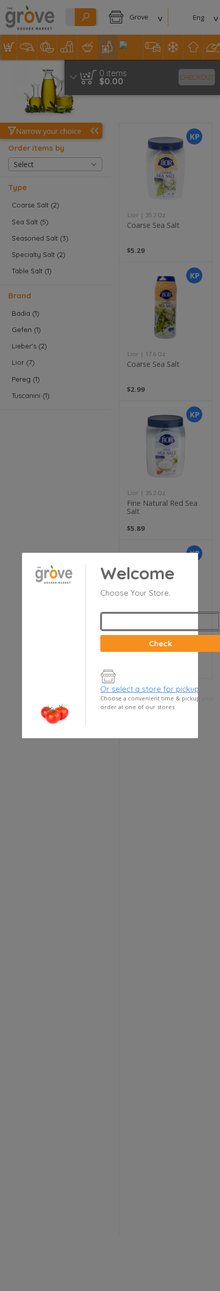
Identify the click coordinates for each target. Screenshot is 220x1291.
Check (160, 643)
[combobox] (160, 621)
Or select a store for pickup (149, 689)
